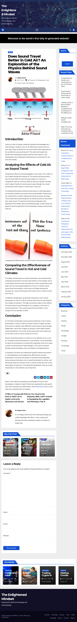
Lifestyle (64, 336)
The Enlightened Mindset (8, 10)
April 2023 (64, 282)
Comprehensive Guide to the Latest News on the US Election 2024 (66, 82)
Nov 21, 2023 (29, 578)
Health (63, 326)
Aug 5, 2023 (46, 578)
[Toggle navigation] (36, 30)
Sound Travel (21, 83)
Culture (63, 316)
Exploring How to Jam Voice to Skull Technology (67, 188)
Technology (65, 346)
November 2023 (66, 257)
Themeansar (4, 617)
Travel (10, 52)
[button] (70, 30)
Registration (39, 386)
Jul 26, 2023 (65, 578)
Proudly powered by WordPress (10, 615)
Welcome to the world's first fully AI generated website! (38, 38)
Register (72, 618)
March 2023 (65, 287)
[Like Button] (7, 373)
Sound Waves (30, 83)
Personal (64, 341)
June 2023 (64, 272)
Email (5, 524)
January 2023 (65, 296)
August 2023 (65, 262)
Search (63, 51)
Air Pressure (31, 80)
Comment (7, 473)
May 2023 (64, 277)
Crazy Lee (28, 581)
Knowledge (65, 331)
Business (64, 311)
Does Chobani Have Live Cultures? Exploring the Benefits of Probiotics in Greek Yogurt (66, 206)
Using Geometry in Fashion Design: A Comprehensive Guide (67, 156)
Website (6, 535)
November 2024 (66, 252)
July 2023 (64, 267)
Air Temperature (40, 80)
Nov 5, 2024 (9, 578)
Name (5, 512)
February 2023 (66, 292)
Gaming (63, 321)
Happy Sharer (21, 78)
